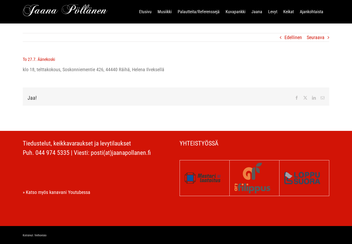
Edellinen (293, 37)
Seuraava (315, 37)
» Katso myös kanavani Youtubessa (56, 192)
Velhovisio (40, 235)
